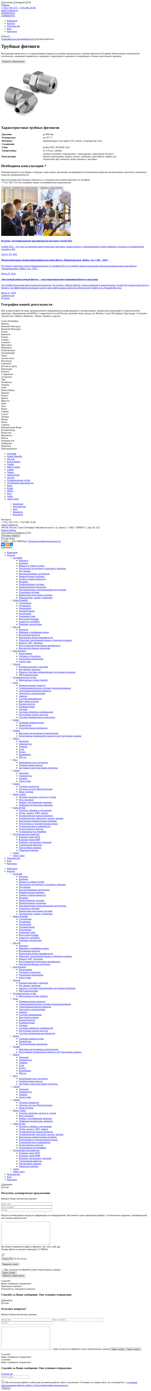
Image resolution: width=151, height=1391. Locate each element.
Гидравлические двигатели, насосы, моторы (41, 818)
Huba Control (13, 467)
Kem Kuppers (13, 461)
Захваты (23, 696)
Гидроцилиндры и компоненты (34, 826)
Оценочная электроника (31, 659)
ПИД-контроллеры (28, 674)
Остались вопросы (10, 536)
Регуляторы (25, 571)
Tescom (10, 477)
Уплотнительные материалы (33, 728)
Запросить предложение (13, 61)
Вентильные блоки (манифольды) (36, 637)
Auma (10, 496)
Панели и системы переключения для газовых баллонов (47, 672)
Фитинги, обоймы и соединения (35, 810)
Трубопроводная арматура (20, 483)
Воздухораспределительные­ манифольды (39, 645)
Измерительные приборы (31, 576)
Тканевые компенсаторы (31, 722)
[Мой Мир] (11, 544)
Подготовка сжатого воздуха (33, 714)
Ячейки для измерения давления (35, 802)
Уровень (23, 746)
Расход (22, 752)
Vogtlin (10, 464)
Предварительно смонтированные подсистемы (42, 589)
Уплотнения (25, 613)
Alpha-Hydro (13, 475)
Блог (9, 28)
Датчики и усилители (30, 656)
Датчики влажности (29, 786)
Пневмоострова (27, 706)
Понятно (6, 1388)
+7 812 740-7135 (9, 7)
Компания (12, 20)
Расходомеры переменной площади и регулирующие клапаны (50, 736)
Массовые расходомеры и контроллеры (38, 733)
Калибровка (25, 754)
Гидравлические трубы (18, 480)
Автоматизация (27, 611)
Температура (25, 744)
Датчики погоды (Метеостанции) (35, 789)
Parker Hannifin (14, 456)
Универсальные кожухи (31, 765)
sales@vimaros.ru (9, 10)
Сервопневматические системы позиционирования (45, 688)
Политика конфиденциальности (44, 541)
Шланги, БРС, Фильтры (31, 643)
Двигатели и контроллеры (32, 693)
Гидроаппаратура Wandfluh (32, 831)
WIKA (10, 491)
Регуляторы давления (29, 669)
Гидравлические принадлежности (36, 815)
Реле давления (26, 799)
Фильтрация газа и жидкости (33, 762)
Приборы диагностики (30, 624)
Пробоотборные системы (31, 584)
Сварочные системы (29, 592)
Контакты (12, 31)
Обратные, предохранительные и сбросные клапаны (45, 640)
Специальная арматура (30, 845)
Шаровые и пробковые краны (34, 632)
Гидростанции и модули (31, 829)
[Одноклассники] (7, 544)
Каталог (11, 23)
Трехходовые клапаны (30, 847)
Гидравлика (25, 605)
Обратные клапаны (28, 850)
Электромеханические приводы (35, 690)
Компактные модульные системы (35, 595)
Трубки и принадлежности (32, 579)
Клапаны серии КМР (29, 839)
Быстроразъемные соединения (34, 573)
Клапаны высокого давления (33, 667)
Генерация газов (27, 616)
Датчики (23, 709)
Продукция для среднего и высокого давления (42, 568)
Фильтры (23, 581)
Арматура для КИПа (29, 621)
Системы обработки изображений (36, 712)
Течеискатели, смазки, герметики (35, 597)
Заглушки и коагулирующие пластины (38, 768)
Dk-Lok (11, 459)
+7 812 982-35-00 (27, 7)
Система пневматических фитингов (37, 717)
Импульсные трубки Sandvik (33, 680)
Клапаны (23, 563)
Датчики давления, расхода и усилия (37, 797)
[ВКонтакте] (3, 544)
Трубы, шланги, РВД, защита (33, 813)
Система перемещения (30, 698)
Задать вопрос (8, 1273)
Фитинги (31, 39)
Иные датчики (26, 791)
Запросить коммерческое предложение (19, 188)
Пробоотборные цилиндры (32, 587)
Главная (5, 39)
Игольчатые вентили (29, 635)
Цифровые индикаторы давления (35, 805)
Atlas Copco (13, 499)
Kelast (10, 488)
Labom (10, 469)
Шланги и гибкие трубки (31, 565)
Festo (9, 485)
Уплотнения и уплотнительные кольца (38, 823)
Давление (24, 741)
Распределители (27, 704)
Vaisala (10, 472)
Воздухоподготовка (29, 619)
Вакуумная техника (29, 701)
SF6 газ (22, 757)
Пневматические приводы (32, 685)
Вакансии (18, 512)
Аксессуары (25, 661)
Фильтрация (25, 608)
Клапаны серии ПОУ (29, 837)
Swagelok (22, 39)
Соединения (25, 603)
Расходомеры (25, 653)
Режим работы (8, 530)
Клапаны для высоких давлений (35, 842)
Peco (9, 493)
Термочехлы (25, 725)
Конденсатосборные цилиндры (34, 648)
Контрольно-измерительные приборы (38, 821)
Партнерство (13, 26)
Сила (21, 749)
